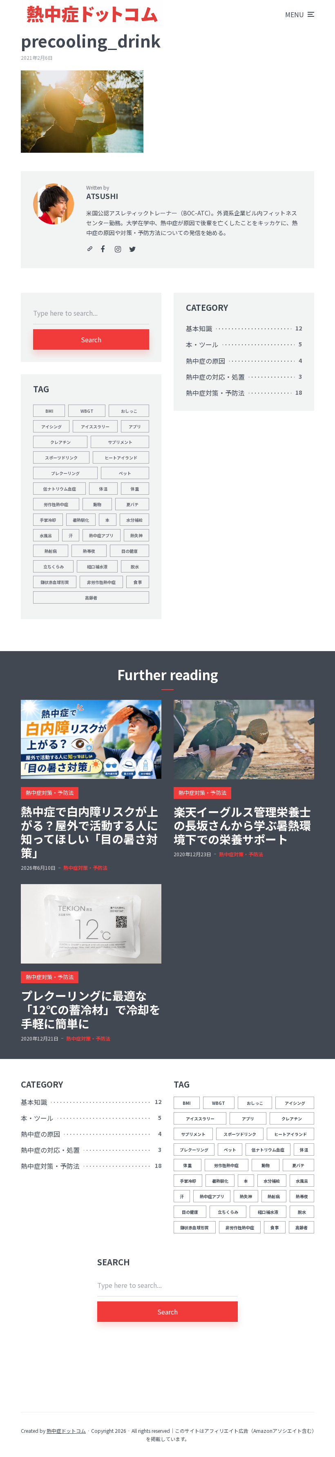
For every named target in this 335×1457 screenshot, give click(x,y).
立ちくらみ (53, 566)
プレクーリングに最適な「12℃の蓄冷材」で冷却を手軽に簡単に (91, 1009)
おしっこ (129, 411)
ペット (125, 473)
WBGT (87, 411)
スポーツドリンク (61, 458)
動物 (97, 504)
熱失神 (136, 535)
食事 (138, 582)
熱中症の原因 (205, 361)
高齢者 (91, 598)
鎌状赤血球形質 (54, 582)
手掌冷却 (48, 520)
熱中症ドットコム (66, 1430)
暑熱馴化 (81, 520)
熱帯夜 (89, 551)
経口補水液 (97, 566)
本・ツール (202, 344)
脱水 (135, 566)
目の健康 (129, 551)
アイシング (51, 426)
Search (91, 339)
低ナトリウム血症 (59, 489)
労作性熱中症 (56, 504)
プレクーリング (65, 473)
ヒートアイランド (121, 458)
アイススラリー (95, 426)
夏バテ (132, 504)
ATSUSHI (102, 195)
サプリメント (120, 442)
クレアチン (60, 442)
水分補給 (134, 520)
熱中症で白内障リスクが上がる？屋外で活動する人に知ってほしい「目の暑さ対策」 (89, 832)
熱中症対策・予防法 (215, 393)
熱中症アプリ (101, 535)
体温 (103, 489)
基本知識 (199, 328)
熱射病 (51, 551)
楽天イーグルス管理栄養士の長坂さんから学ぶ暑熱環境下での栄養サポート (242, 825)
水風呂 (46, 535)
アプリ (135, 426)
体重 (135, 489)
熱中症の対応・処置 (215, 377)
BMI (49, 411)
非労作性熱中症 (101, 582)
